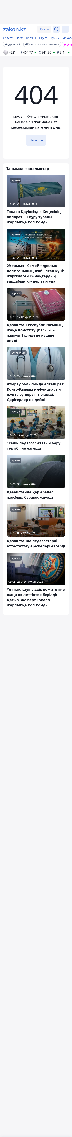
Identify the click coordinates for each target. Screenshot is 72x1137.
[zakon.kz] (14, 29)
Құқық (55, 38)
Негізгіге (36, 140)
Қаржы (31, 38)
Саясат (8, 38)
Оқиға (43, 38)
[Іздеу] (56, 29)
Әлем (19, 38)
